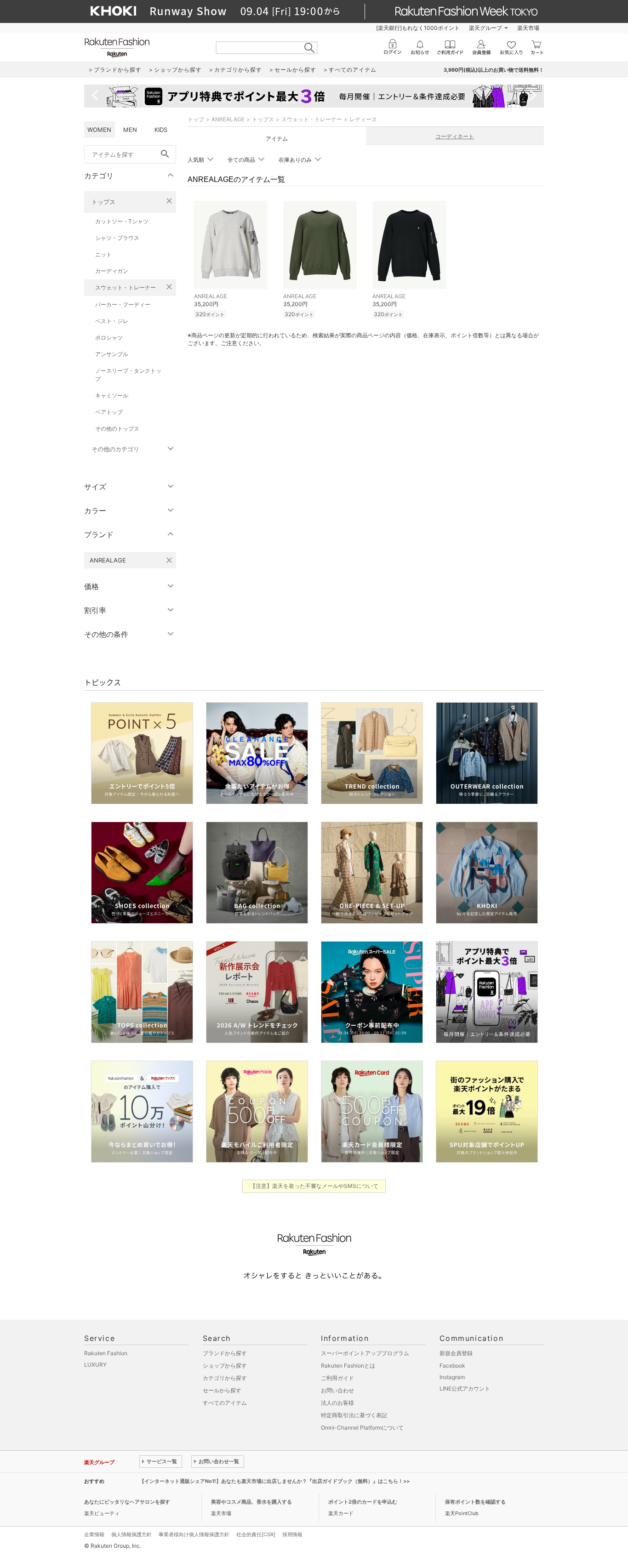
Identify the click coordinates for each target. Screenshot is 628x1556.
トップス (103, 201)
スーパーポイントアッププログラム (365, 1353)
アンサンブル (111, 354)
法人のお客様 (337, 1402)
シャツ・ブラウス (117, 237)
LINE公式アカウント (465, 1388)
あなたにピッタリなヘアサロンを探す (127, 1502)
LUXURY (95, 1364)
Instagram (452, 1377)
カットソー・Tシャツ (121, 221)
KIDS (160, 129)
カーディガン (111, 270)
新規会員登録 (456, 1353)
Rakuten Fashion (105, 1353)
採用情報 (292, 1534)
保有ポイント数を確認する (475, 1502)
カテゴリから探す (225, 1377)
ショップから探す (225, 1365)
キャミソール (111, 395)
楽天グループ (485, 27)
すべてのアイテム (225, 1402)
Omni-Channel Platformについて (362, 1427)
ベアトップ (109, 412)
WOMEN (99, 129)
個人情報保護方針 (131, 1534)
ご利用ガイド (337, 1377)
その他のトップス (117, 428)
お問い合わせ (337, 1390)
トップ (196, 119)
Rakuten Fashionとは (348, 1365)
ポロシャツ (109, 337)
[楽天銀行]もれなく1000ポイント (418, 27)
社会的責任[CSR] (255, 1534)
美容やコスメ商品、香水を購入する (251, 1502)
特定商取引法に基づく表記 (354, 1415)
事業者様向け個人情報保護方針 (194, 1534)
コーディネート (454, 136)
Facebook (452, 1365)
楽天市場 (528, 27)
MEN (130, 129)
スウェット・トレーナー (125, 287)
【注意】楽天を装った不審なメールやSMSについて (314, 1185)
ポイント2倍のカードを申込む (362, 1502)
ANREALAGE (228, 119)
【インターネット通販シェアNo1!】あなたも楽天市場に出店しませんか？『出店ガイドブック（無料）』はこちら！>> (274, 1481)
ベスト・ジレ (111, 321)
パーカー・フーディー (122, 304)
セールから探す (222, 1390)
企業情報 (94, 1534)
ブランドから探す (225, 1353)
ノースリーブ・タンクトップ (128, 374)
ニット (103, 254)
